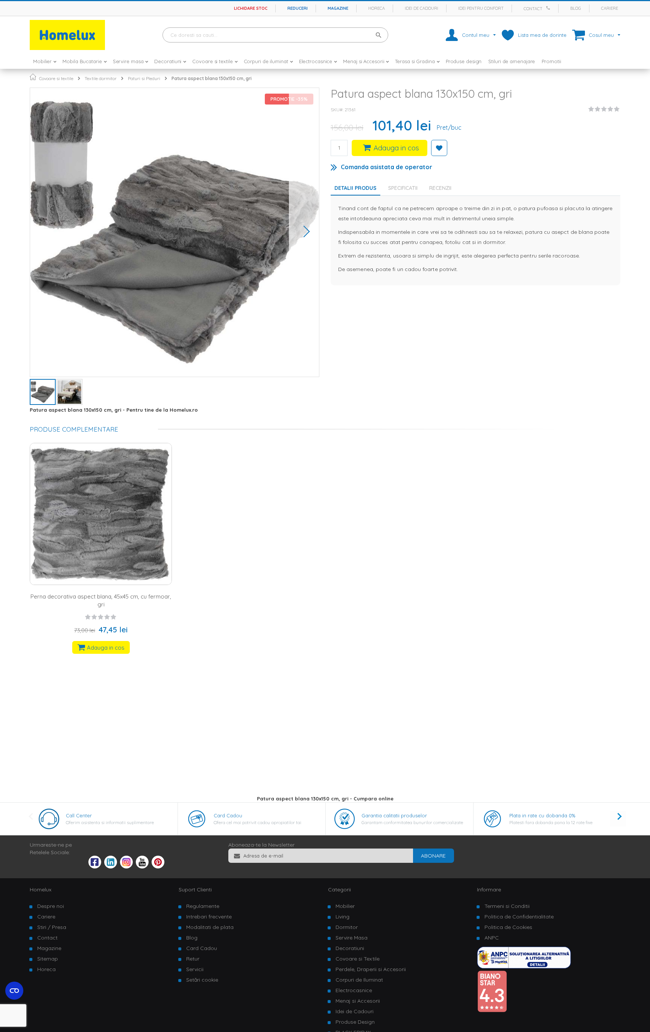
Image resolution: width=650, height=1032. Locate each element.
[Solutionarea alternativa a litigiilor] (524, 966)
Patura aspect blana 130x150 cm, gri (212, 78)
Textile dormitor (101, 78)
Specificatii (403, 188)
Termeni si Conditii (507, 906)
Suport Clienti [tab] (195, 889)
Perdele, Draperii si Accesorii (371, 969)
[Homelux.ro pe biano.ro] (492, 1010)
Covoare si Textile (358, 958)
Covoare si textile (56, 78)
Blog (575, 8)
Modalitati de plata (210, 927)
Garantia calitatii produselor (394, 815)
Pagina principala (33, 77)
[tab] (404, 188)
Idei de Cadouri (355, 1011)
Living (342, 916)
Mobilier (345, 906)
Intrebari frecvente (209, 916)
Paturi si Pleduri (144, 78)
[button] (304, 232)
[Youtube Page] (142, 866)
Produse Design (355, 1021)
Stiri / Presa (51, 927)
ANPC (491, 937)
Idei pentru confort (481, 8)
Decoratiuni (350, 948)
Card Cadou (228, 815)
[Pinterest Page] (158, 866)
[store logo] (67, 35)
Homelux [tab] (41, 889)
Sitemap (47, 958)
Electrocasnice (354, 990)
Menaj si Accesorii (358, 1000)
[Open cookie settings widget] (14, 991)
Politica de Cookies (508, 927)
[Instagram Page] (126, 866)
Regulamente (202, 906)
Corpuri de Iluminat (359, 979)
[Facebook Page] (94, 863)
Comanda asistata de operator (386, 167)
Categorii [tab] (339, 889)
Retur (192, 958)
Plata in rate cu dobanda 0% (542, 815)
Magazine (338, 8)
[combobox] (275, 34)
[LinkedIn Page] (110, 866)
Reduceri (297, 8)
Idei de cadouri (421, 8)
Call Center (79, 815)
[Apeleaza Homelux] (549, 8)
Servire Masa (352, 937)
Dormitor (347, 927)
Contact (533, 8)
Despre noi (50, 906)
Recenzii (440, 188)
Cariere (609, 8)
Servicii (195, 969)
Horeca (376, 8)
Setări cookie (202, 979)
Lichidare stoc (250, 8)
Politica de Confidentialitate (519, 916)
